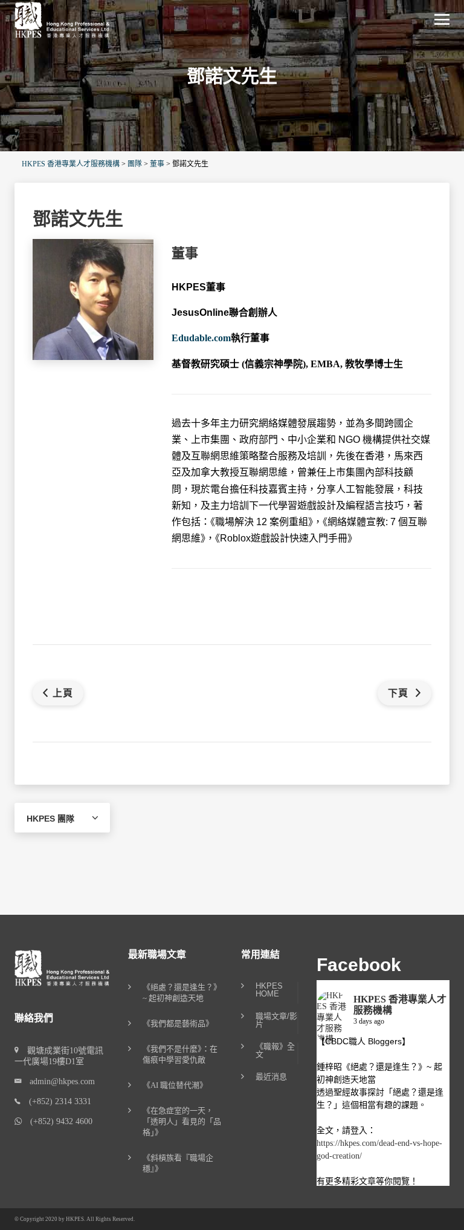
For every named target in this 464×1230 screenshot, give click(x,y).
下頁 (399, 693)
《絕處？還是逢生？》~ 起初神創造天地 (182, 993)
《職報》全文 (275, 1050)
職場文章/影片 (276, 1020)
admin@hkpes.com (58, 1081)
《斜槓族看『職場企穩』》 (178, 1163)
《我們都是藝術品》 (178, 1023)
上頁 (63, 693)
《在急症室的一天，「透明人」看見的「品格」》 (182, 1121)
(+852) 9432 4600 (57, 1121)
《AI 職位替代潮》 (175, 1085)
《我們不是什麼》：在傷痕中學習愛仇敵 (180, 1054)
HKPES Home (269, 990)
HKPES (75, 1219)
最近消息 (271, 1077)
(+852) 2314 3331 (56, 1101)
